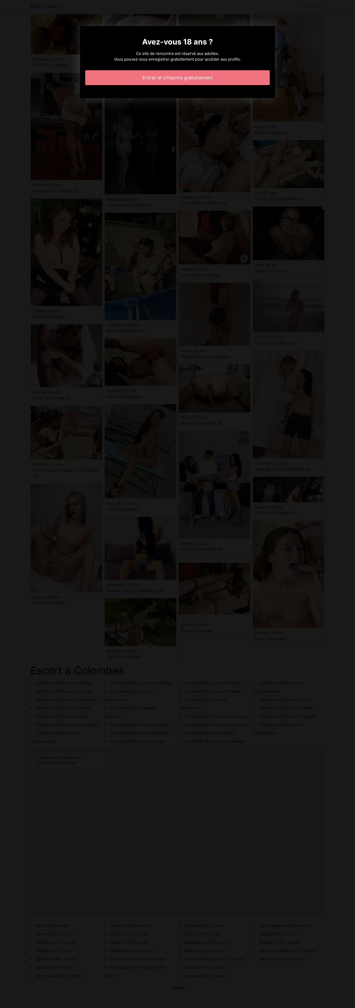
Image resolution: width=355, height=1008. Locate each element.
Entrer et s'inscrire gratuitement (177, 77)
